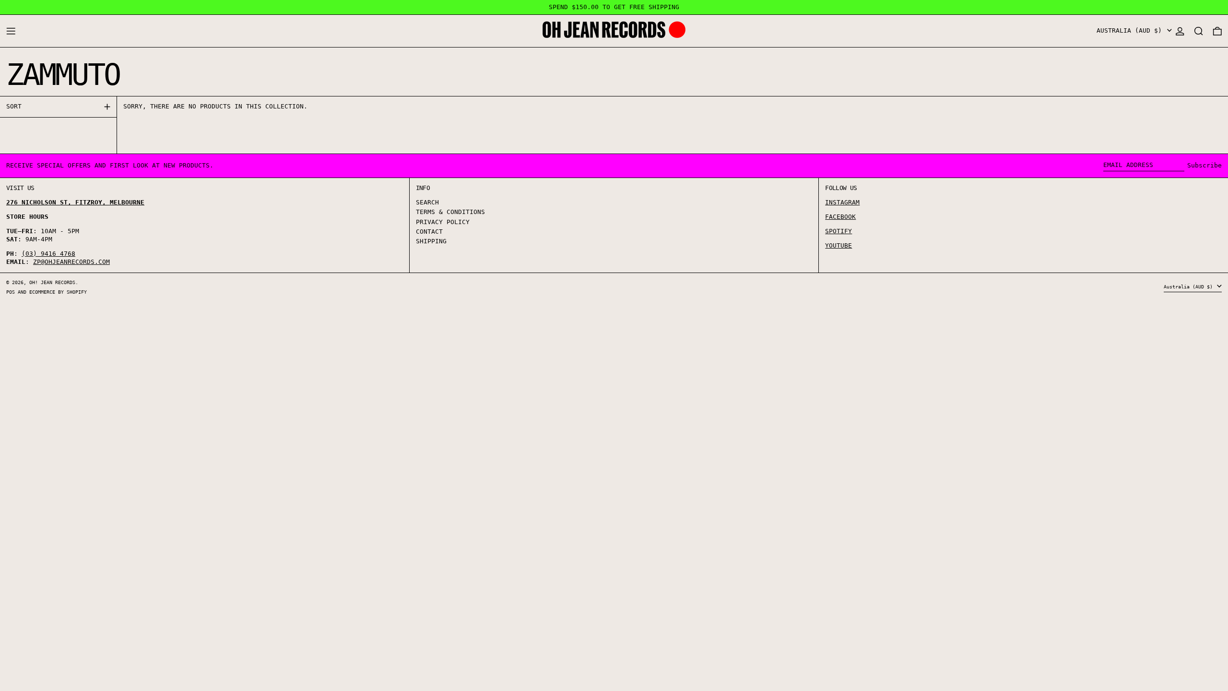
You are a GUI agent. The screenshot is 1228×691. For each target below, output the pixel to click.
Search (427, 202)
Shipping (431, 241)
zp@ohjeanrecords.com (71, 261)
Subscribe (1204, 165)
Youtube (838, 245)
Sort (14, 106)
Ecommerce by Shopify (58, 292)
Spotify (838, 231)
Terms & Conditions (450, 211)
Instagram (842, 202)
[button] (1199, 31)
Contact (429, 231)
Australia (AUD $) (1131, 30)
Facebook (840, 216)
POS (10, 292)
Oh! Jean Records (52, 282)
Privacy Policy (443, 222)
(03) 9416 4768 (48, 253)
